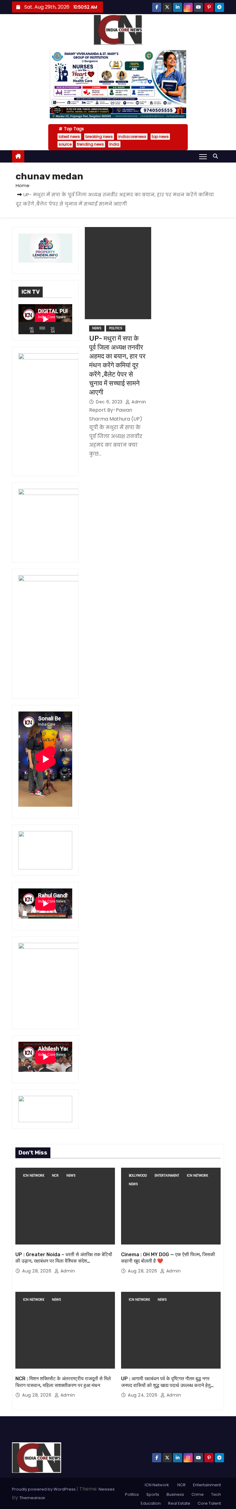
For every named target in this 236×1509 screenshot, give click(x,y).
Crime (197, 1494)
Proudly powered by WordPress (44, 1489)
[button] (217, 156)
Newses (107, 1489)
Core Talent (209, 1503)
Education (151, 1503)
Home (23, 185)
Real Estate (179, 1503)
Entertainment (167, 1175)
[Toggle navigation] (203, 156)
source (65, 144)
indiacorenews (132, 136)
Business (175, 1494)
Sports (152, 1494)
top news (160, 136)
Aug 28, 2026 (37, 1271)
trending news (90, 144)
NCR (55, 1175)
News (96, 328)
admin (138, 402)
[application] (45, 319)
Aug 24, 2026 (143, 1395)
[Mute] (62, 328)
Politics (115, 328)
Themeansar (32, 1498)
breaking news (99, 136)
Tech (216, 1494)
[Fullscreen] (68, 328)
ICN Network (33, 1175)
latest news (69, 136)
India (114, 144)
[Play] (26, 328)
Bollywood (138, 1175)
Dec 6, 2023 (110, 402)
